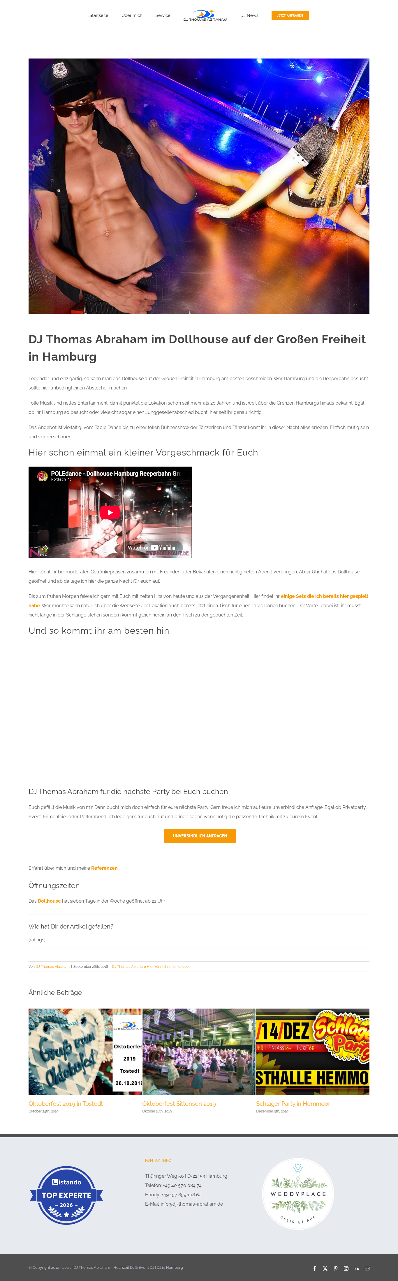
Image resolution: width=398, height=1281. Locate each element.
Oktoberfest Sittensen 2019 (179, 1103)
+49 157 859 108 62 (181, 1194)
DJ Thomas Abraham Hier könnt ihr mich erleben (151, 967)
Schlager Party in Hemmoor (293, 1103)
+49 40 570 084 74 (182, 1185)
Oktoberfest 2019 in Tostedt (66, 1103)
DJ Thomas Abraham (53, 967)
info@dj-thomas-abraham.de (192, 1204)
